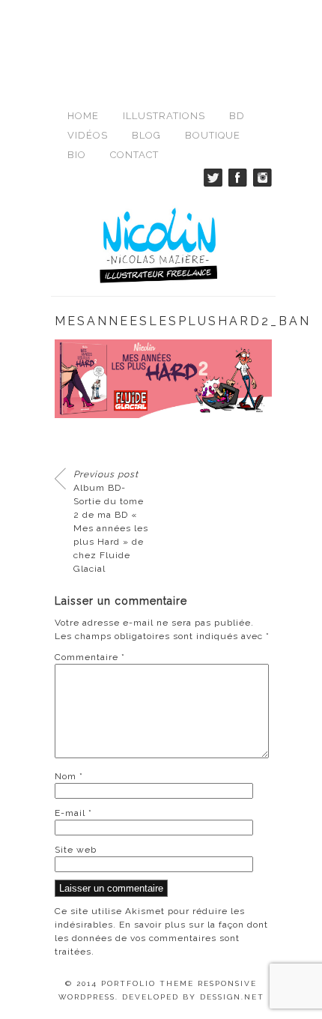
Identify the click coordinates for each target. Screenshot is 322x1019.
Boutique (212, 135)
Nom (69, 776)
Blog (146, 135)
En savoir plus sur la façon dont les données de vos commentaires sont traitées (161, 938)
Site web (76, 849)
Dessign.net (232, 997)
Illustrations (164, 115)
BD (237, 115)
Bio (76, 154)
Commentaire (90, 657)
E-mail (73, 813)
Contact (134, 154)
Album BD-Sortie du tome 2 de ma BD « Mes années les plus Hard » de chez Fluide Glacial (110, 521)
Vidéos (87, 135)
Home (83, 115)
